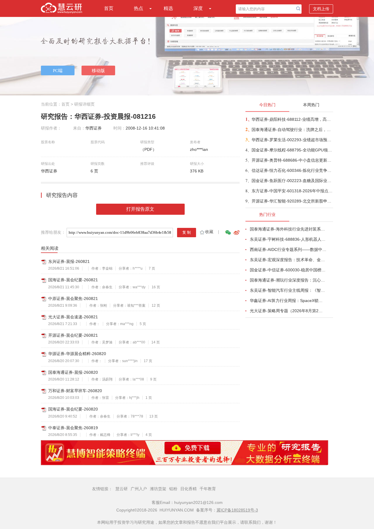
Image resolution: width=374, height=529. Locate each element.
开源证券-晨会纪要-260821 (73, 335)
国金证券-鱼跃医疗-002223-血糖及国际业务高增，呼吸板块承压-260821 (292, 180)
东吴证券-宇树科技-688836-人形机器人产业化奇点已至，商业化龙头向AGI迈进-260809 (288, 239)
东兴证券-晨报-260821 (69, 261)
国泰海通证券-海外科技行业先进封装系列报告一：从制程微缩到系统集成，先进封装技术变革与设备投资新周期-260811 (288, 229)
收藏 (209, 231)
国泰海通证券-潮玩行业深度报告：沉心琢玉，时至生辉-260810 (288, 280)
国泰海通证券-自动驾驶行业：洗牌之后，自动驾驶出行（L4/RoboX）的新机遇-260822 (292, 129)
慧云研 (121, 488)
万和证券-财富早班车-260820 (75, 390)
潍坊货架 (158, 488)
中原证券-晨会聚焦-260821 (73, 298)
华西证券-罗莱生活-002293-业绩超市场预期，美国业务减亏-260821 (292, 139)
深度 (198, 8)
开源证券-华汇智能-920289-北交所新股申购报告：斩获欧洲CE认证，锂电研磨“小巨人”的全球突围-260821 (292, 201)
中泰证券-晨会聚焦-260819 (73, 427)
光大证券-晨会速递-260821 (73, 317)
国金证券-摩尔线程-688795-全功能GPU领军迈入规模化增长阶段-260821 (292, 150)
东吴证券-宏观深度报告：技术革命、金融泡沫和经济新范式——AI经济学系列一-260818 (288, 259)
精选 (168, 8)
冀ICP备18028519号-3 (237, 510)
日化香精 (188, 488)
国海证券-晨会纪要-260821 (73, 279)
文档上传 (321, 8)
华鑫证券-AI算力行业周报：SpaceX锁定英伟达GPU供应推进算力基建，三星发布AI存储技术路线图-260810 (288, 300)
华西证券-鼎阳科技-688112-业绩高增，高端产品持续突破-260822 (292, 119)
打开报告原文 (140, 209)
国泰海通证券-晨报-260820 (73, 372)
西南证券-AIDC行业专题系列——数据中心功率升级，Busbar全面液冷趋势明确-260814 (288, 249)
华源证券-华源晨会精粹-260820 (77, 353)
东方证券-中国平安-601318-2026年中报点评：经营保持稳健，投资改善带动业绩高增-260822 (292, 190)
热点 (138, 8)
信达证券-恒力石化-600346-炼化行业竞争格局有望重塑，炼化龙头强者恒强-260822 (292, 170)
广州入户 (139, 488)
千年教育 (208, 488)
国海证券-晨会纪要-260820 (73, 409)
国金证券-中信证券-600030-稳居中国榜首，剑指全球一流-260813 (288, 270)
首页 (108, 8)
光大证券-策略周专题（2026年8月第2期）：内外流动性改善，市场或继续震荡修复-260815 (288, 310)
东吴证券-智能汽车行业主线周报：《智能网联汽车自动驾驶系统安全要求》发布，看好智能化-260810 (288, 290)
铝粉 (173, 488)
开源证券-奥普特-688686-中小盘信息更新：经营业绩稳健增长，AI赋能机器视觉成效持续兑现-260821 (292, 160)
